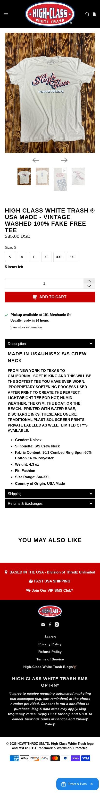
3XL (72, 257)
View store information (26, 327)
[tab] (50, 343)
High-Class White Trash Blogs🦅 (50, 667)
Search (50, 637)
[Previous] (35, 160)
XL (46, 257)
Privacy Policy (50, 644)
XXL (59, 257)
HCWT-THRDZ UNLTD (33, 743)
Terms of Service (50, 659)
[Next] (64, 160)
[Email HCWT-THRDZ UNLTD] (43, 625)
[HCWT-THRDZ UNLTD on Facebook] (50, 625)
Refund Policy (50, 652)
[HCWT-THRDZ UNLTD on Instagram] (57, 625)
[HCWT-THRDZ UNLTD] (50, 14)
